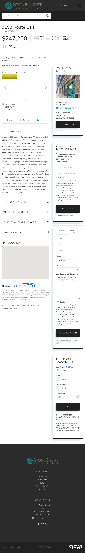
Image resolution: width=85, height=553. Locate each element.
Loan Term (60, 367)
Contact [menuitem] (43, 492)
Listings (12, 305)
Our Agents (60, 130)
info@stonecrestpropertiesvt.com (42, 518)
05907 (38, 305)
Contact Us (68, 124)
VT (18, 305)
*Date (58, 256)
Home (4, 305)
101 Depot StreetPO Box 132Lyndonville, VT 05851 (42, 508)
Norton (31, 305)
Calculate (68, 407)
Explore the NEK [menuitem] (42, 486)
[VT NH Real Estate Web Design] (75, 547)
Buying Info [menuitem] (42, 480)
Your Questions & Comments (67, 274)
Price (58, 375)
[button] (48, 16)
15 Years (62, 370)
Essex (23, 305)
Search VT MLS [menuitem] (42, 476)
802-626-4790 (65, 6)
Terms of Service (73, 342)
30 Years (71, 367)
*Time (58, 265)
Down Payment (62, 384)
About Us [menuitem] (42, 489)
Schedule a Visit (73, 231)
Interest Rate (61, 393)
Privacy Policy (74, 200)
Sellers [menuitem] (42, 483)
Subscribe (68, 209)
